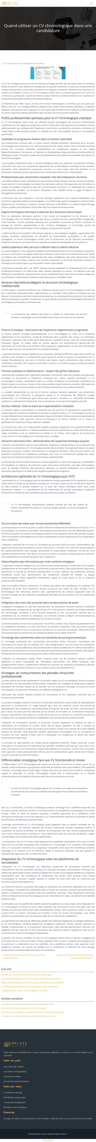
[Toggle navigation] (91, 3)
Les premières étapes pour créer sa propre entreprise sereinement (31, 978)
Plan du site (48, 1140)
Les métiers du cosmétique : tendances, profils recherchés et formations (32, 1012)
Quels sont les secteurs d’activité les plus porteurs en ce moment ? (74, 956)
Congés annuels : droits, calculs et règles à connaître (24, 990)
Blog (5, 63)
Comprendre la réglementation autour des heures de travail (27, 1004)
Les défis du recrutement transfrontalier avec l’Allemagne (26, 974)
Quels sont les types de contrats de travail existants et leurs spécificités (32, 982)
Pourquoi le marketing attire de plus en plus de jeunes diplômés (24, 956)
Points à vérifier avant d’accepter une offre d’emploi (23, 1008)
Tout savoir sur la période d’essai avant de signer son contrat (28, 1016)
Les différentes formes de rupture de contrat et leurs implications (30, 986)
